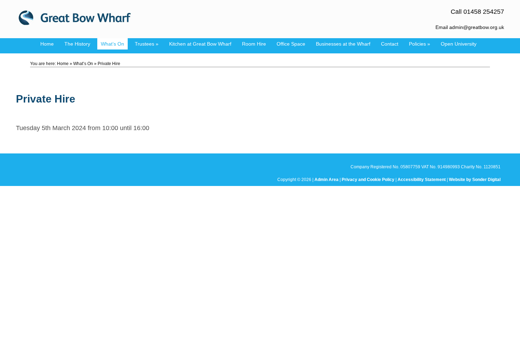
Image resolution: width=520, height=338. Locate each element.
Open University (458, 44)
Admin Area (326, 179)
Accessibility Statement (422, 179)
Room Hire (254, 44)
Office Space (291, 44)
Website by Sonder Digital (475, 179)
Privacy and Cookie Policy (368, 179)
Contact (389, 44)
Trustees (146, 44)
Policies (419, 44)
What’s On (112, 44)
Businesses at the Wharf (343, 44)
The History (77, 44)
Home (47, 44)
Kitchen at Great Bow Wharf (200, 44)
